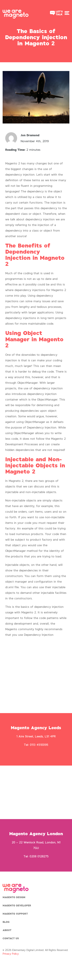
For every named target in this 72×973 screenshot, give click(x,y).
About (7, 930)
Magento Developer (17, 905)
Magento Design (14, 897)
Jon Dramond (30, 135)
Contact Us (11, 938)
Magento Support (15, 913)
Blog (6, 921)
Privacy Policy (11, 953)
